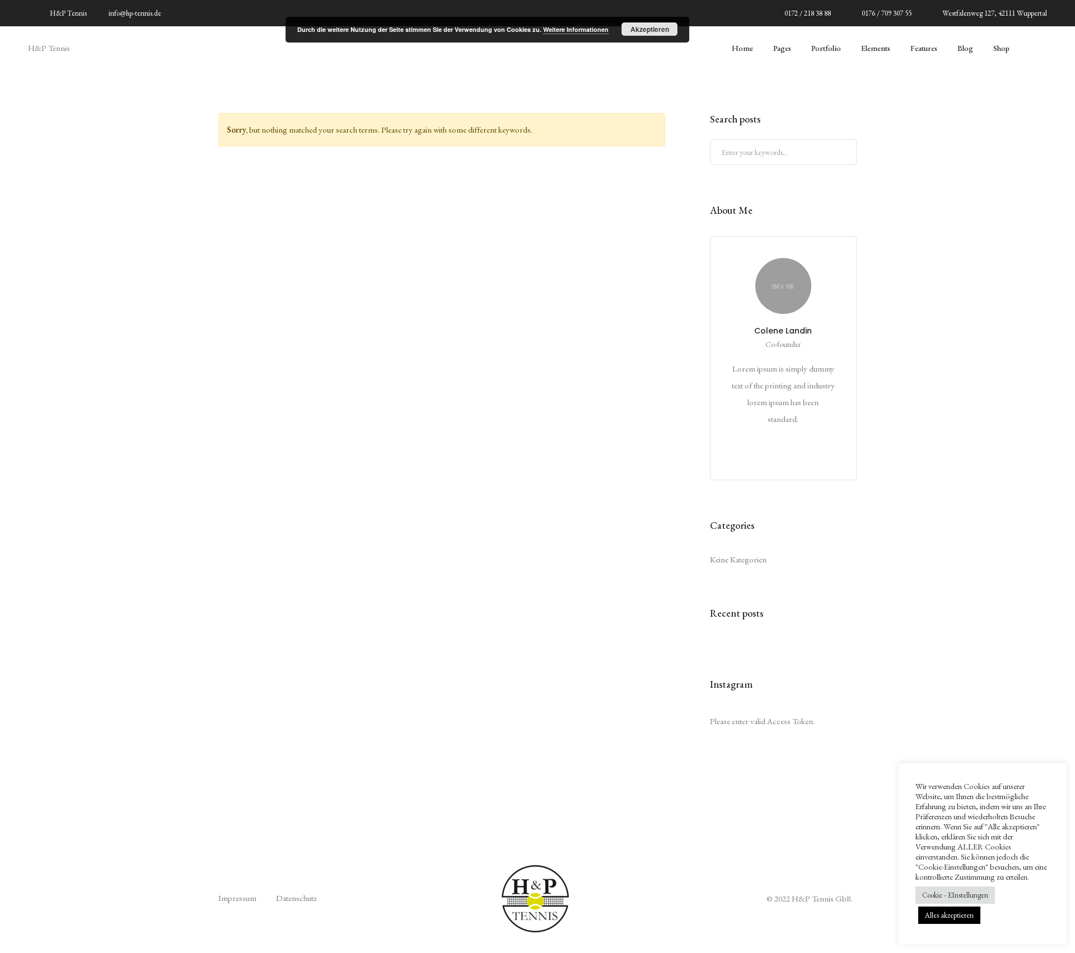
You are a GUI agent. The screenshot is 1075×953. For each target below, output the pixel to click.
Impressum (237, 898)
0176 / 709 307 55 (887, 13)
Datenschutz (296, 898)
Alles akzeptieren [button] (949, 915)
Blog (965, 48)
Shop (1001, 48)
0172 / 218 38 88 (807, 13)
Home (742, 48)
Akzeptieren (649, 29)
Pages (782, 48)
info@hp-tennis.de (135, 13)
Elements (875, 48)
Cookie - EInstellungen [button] (955, 895)
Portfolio (826, 48)
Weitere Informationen (576, 29)
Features (923, 48)
